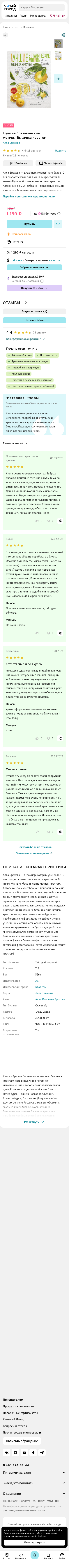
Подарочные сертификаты (20, 1413)
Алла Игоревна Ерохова (50, 999)
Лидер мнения (44, 993)
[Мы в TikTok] (33, 1452)
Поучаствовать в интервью (20, 1432)
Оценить (60, 150)
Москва (17, 260)
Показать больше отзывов (35, 847)
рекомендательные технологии (24, 1510)
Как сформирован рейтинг (23, 339)
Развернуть (31, 1122)
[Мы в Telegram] (42, 1452)
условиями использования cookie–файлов (24, 1536)
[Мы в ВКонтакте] (6, 1452)
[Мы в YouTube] (24, 1452)
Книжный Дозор (13, 1419)
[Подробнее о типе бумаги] (45, 1006)
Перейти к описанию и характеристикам (29, 196)
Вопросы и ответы (15, 1426)
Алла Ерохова (11, 142)
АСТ (37, 980)
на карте (54, 260)
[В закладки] (58, 224)
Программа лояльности (18, 1406)
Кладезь (40, 987)
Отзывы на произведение (32, 853)
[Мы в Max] (15, 1452)
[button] (34, 1474)
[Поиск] (35, 1555)
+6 (58, 78)
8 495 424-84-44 (16, 1465)
